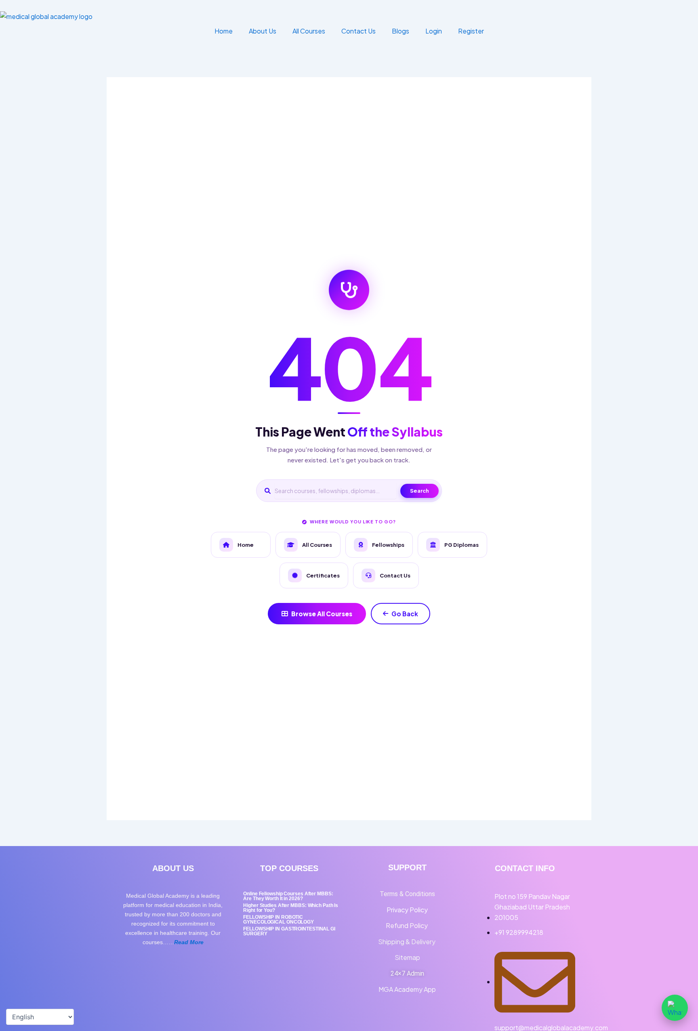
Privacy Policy (407, 909)
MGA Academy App (407, 989)
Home (223, 31)
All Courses (308, 31)
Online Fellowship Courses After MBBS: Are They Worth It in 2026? (288, 896)
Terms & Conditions (407, 894)
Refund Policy (407, 925)
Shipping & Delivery (407, 941)
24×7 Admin (407, 973)
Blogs (400, 31)
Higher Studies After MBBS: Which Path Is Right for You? (290, 908)
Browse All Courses (321, 613)
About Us (262, 31)
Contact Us (358, 31)
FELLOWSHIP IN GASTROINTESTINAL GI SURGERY (289, 931)
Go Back (404, 613)
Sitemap (407, 957)
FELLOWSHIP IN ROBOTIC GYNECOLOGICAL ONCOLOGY (278, 919)
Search (419, 490)
